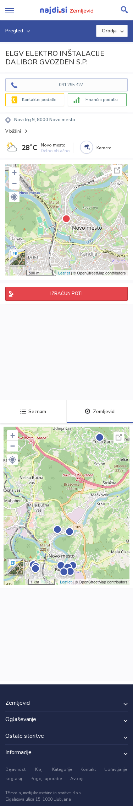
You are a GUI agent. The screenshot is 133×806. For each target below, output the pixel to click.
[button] (14, 197)
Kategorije (62, 769)
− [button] (14, 183)
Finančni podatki (101, 99)
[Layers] (17, 257)
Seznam (37, 411)
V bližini (13, 131)
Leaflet (64, 273)
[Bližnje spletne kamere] (86, 147)
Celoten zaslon (117, 170)
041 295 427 (71, 84)
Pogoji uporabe (46, 778)
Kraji (39, 769)
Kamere (103, 148)
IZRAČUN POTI (66, 293)
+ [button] (14, 172)
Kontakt (88, 769)
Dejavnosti (16, 769)
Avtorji (76, 778)
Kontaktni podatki (39, 99)
